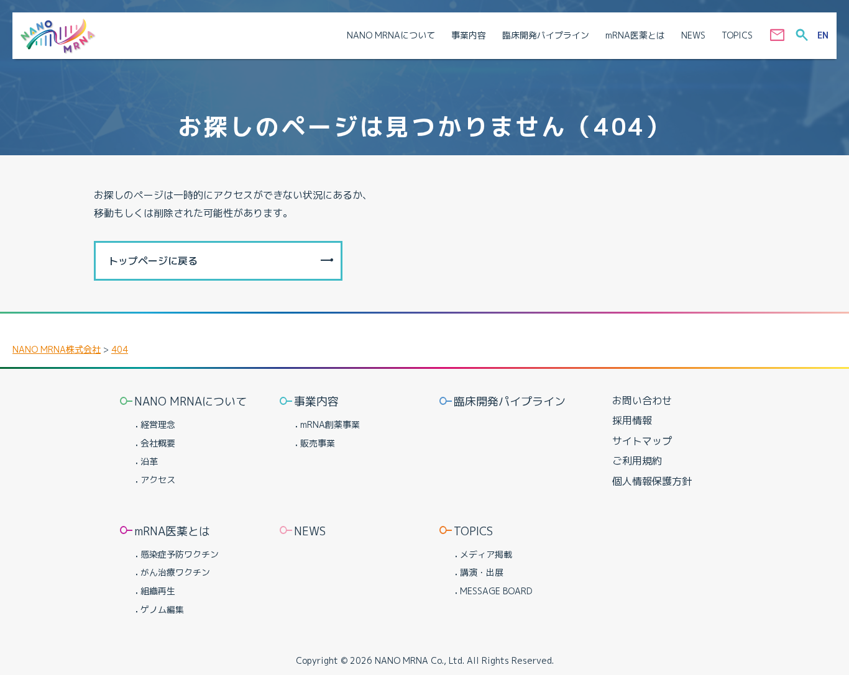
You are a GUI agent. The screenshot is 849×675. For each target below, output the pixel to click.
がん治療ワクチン (175, 572)
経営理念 (157, 424)
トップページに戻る (153, 261)
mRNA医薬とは (172, 531)
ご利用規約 (637, 461)
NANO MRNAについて (190, 401)
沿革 (149, 461)
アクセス (157, 480)
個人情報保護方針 (652, 481)
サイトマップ (642, 441)
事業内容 (316, 401)
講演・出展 (481, 572)
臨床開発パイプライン (510, 401)
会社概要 (157, 443)
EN (822, 35)
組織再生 (157, 591)
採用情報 (632, 420)
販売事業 (317, 443)
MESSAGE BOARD (496, 591)
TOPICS (473, 531)
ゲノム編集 (162, 609)
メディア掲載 (486, 554)
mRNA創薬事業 (330, 424)
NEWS (310, 531)
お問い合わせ (642, 400)
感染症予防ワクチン (179, 554)
